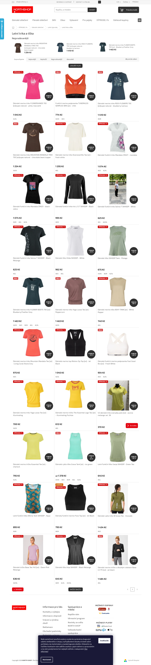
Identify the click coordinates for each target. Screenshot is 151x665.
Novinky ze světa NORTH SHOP (75, 624)
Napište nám (73, 614)
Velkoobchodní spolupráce (74, 631)
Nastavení (47, 659)
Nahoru (19, 589)
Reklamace (48, 627)
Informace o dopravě (64, 2)
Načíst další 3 (75, 589)
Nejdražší (43, 59)
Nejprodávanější (56, 59)
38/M (99, 119)
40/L (56, 170)
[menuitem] (20, 20)
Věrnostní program (76, 618)
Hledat (92, 10)
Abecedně (70, 59)
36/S (62, 119)
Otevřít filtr (75, 66)
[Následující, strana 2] (132, 589)
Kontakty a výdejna (83, 2)
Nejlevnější (32, 59)
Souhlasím (104, 640)
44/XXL (105, 222)
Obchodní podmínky (52, 631)
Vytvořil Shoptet (133, 660)
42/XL (15, 119)
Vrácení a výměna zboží (50, 621)
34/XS (57, 119)
